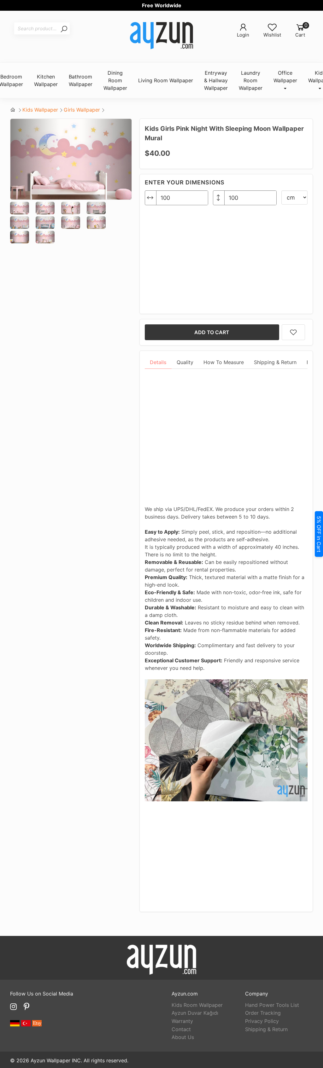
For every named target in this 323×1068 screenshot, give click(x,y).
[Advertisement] (226, 257)
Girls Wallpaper (82, 110)
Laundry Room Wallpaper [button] (250, 80)
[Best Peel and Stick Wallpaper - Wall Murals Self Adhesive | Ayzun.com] (161, 36)
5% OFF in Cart (319, 534)
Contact (181, 1029)
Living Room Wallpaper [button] (165, 80)
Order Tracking (263, 1013)
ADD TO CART (211, 332)
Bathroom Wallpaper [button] (80, 80)
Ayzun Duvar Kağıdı (195, 1013)
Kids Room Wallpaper (197, 1005)
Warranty (182, 1021)
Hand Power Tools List (272, 1005)
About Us (183, 1037)
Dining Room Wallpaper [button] (115, 80)
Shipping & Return (266, 1029)
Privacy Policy (262, 1021)
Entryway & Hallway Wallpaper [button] (216, 80)
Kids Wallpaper (40, 110)
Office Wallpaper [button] (285, 77)
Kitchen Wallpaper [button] (46, 80)
